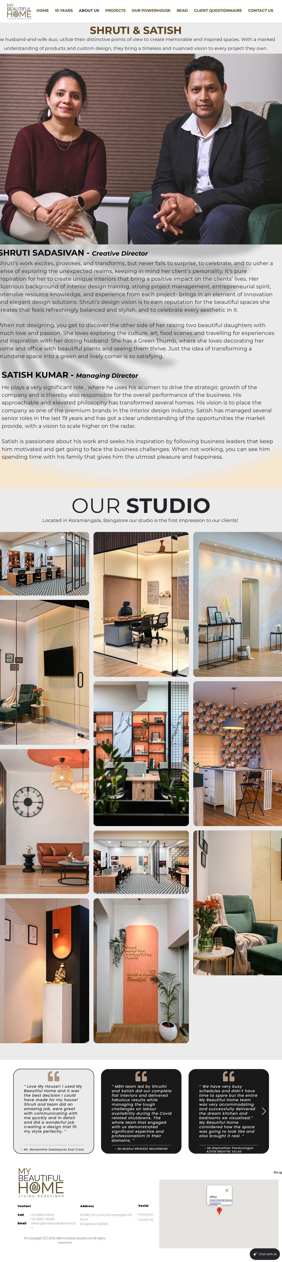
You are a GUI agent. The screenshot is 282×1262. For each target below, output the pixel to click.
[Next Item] (264, 1111)
